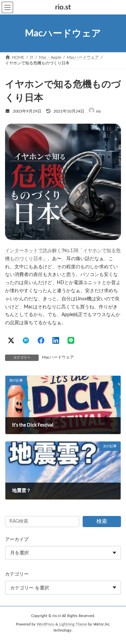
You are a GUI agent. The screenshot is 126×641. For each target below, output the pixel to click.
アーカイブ (17, 539)
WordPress (45, 624)
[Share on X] (11, 340)
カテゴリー (17, 574)
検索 (101, 521)
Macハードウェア (58, 357)
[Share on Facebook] (41, 340)
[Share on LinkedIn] (56, 340)
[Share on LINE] (71, 340)
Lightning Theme (73, 624)
